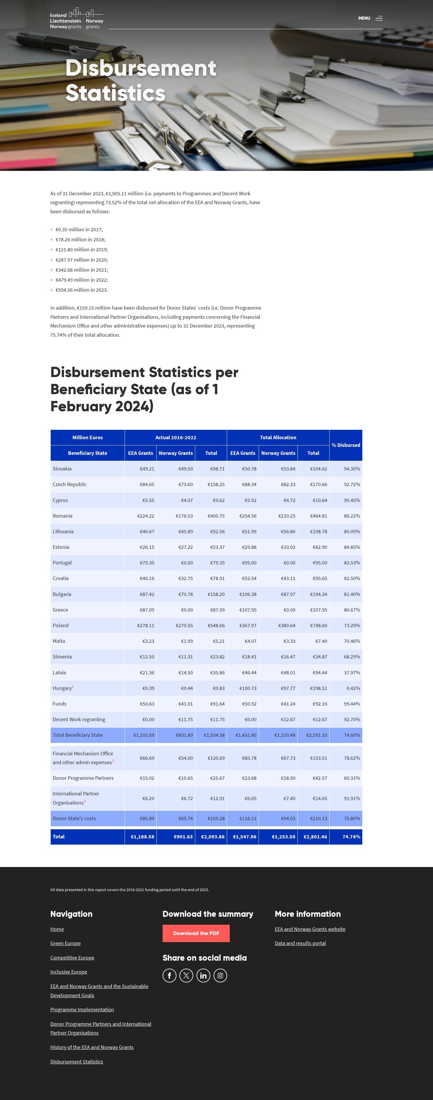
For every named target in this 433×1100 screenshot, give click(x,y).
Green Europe (65, 943)
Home (57, 929)
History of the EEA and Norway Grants (92, 1047)
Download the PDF (196, 933)
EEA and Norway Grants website (310, 929)
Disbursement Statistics (76, 1061)
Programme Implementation (82, 1009)
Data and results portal (300, 943)
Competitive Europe (72, 957)
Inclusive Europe (68, 971)
